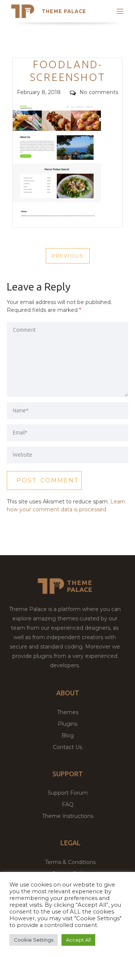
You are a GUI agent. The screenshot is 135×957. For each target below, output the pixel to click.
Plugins (67, 723)
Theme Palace (64, 11)
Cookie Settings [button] (33, 940)
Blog (68, 735)
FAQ (68, 804)
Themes (67, 712)
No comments (99, 92)
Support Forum (68, 792)
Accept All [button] (78, 940)
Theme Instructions (67, 816)
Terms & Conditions (70, 862)
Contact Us (67, 747)
